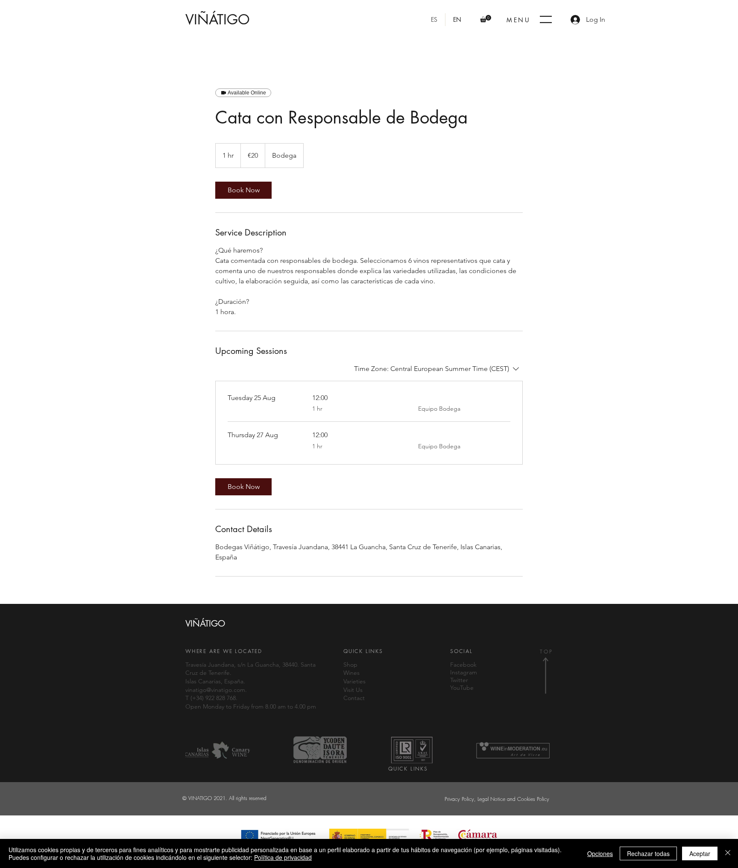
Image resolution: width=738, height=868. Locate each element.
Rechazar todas (648, 853)
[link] (243, 190)
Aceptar (699, 853)
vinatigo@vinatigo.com (215, 690)
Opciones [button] (600, 853)
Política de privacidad (283, 857)
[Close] (728, 853)
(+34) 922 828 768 (213, 698)
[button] (485, 18)
